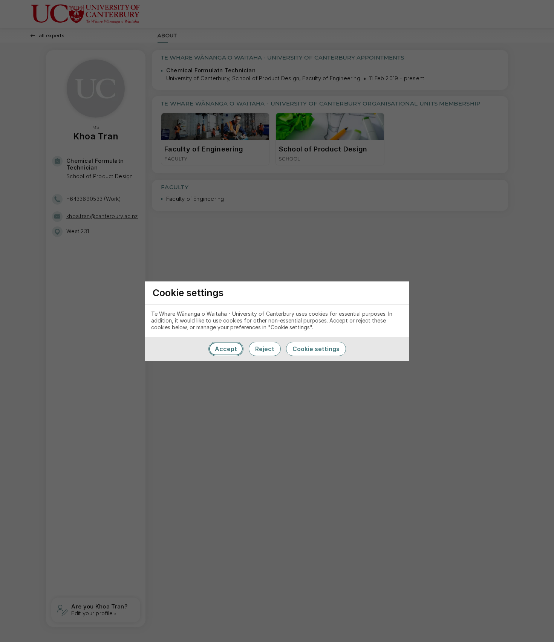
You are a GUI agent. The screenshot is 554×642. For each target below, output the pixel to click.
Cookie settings (316, 349)
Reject (264, 349)
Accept (226, 349)
